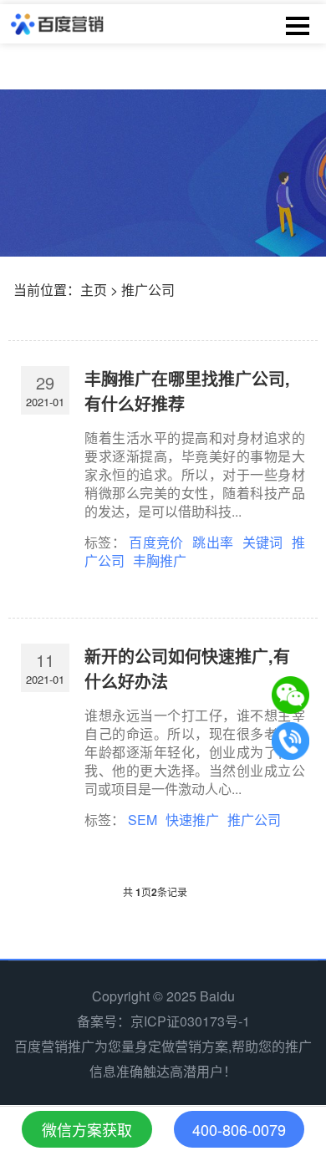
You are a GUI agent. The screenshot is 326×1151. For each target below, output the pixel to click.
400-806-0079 (239, 1129)
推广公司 (254, 819)
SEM (142, 819)
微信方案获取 (87, 1129)
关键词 (262, 542)
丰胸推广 (159, 560)
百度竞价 (156, 542)
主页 (93, 289)
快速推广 (192, 819)
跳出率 (212, 542)
